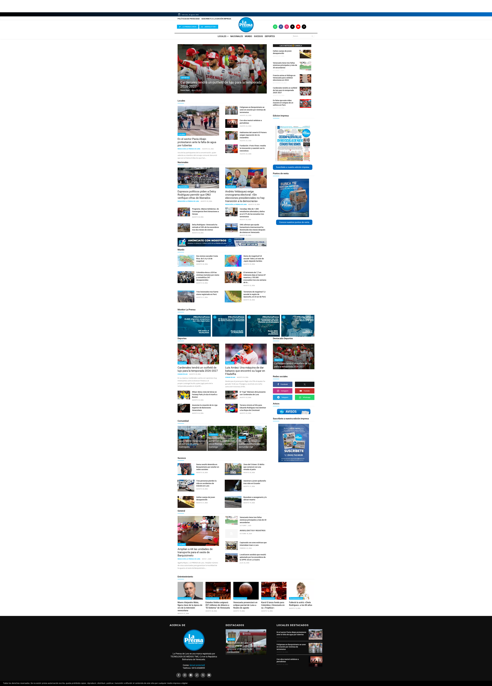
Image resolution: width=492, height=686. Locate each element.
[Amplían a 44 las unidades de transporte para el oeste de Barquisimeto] (198, 531)
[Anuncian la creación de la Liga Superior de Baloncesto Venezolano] (184, 408)
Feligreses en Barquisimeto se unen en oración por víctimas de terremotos (253, 109)
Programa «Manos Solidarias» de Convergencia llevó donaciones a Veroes (205, 211)
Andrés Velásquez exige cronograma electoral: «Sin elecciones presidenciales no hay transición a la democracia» (245, 196)
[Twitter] (292, 26)
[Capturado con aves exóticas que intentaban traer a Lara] (231, 545)
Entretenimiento (185, 576)
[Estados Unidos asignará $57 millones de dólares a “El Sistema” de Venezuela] (218, 591)
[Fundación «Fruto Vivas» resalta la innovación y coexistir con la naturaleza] (231, 148)
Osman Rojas (184, 90)
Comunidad (183, 421)
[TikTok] (196, 675)
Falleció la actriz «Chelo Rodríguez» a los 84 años (300, 603)
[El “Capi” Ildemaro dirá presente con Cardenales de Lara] (231, 395)
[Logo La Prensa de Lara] (246, 24)
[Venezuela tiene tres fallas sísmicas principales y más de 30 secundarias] (305, 66)
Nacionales (183, 162)
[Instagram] (286, 26)
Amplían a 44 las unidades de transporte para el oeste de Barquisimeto (195, 552)
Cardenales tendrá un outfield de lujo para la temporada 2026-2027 (285, 90)
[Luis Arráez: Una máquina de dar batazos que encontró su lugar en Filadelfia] (246, 354)
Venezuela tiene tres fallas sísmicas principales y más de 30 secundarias (285, 65)
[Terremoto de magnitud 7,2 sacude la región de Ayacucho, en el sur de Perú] (233, 296)
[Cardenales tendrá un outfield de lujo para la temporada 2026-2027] (222, 68)
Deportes (185, 78)
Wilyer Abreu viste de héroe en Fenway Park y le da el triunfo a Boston (204, 394)
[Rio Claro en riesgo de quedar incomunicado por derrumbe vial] (252, 438)
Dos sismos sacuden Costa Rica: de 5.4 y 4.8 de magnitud (207, 258)
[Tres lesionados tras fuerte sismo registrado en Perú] (186, 296)
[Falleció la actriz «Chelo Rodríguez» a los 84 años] (301, 591)
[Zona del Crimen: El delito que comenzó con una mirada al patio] (233, 469)
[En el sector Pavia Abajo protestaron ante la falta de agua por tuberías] (198, 121)
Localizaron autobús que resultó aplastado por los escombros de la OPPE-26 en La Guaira (253, 557)
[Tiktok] (304, 26)
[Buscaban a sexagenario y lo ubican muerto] (233, 502)
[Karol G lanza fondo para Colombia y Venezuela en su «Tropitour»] (274, 591)
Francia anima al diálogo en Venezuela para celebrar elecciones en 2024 (284, 77)
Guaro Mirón (184, 437)
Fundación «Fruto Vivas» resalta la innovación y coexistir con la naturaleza (253, 148)
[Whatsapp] (275, 26)
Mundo (181, 249)
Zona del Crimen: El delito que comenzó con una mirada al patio (253, 466)
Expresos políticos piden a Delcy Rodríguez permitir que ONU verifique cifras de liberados (197, 194)
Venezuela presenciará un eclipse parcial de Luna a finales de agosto (245, 605)
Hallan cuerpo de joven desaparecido (282, 52)
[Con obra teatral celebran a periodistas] (231, 123)
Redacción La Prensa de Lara (189, 149)
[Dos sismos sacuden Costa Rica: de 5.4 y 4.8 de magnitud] (186, 261)
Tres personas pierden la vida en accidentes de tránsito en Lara (206, 483)
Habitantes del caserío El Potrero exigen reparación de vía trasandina (253, 135)
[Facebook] (281, 26)
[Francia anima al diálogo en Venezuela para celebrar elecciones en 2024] (305, 78)
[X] (304, 384)
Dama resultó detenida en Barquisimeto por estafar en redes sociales (207, 466)
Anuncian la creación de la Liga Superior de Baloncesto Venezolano (204, 407)
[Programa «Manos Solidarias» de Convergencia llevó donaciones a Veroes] (184, 212)
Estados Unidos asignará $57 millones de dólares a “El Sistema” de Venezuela (218, 605)
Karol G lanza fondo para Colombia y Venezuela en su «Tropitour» (273, 605)
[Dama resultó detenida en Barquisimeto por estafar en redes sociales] (186, 469)
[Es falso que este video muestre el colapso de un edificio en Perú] (305, 103)
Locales (181, 100)
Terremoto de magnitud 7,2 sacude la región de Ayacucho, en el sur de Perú (254, 294)
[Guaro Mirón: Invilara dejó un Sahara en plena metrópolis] (192, 438)
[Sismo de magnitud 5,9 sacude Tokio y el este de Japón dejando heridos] (233, 261)
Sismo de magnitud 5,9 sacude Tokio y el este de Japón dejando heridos (253, 258)
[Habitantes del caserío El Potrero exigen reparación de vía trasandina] (231, 135)
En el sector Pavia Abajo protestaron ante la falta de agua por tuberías (197, 142)
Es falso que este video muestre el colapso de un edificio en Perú (283, 102)
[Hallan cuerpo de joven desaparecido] (305, 54)
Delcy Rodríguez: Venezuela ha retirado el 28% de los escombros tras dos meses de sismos (205, 227)
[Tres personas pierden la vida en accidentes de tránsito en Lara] (186, 485)
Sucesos (182, 458)
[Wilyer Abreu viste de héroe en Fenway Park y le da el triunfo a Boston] (184, 395)
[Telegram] (190, 675)
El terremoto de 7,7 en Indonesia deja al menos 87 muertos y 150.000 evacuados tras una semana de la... (254, 277)
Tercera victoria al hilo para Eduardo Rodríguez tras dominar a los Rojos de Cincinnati (253, 407)
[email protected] (197, 665)
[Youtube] (298, 26)
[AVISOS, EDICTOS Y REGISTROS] (231, 533)
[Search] (312, 36)
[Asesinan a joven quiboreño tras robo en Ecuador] (233, 485)
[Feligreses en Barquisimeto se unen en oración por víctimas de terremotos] (231, 110)
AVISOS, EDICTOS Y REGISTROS (252, 530)
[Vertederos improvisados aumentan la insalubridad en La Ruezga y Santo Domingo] (222, 438)
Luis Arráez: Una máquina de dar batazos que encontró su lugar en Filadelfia (245, 371)
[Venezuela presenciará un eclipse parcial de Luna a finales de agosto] (246, 591)
